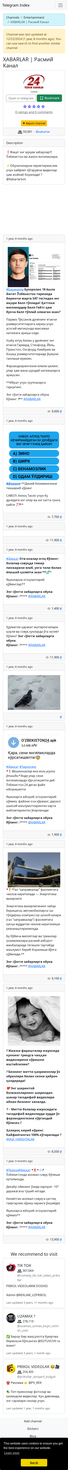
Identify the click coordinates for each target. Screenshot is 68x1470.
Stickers (33, 1429)
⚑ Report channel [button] (34, 123)
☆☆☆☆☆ (34, 106)
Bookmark (52, 98)
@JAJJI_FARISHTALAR (20, 1139)
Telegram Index (16, 5)
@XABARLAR (32, 399)
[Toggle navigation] (60, 5)
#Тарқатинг (27, 767)
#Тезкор (12, 1170)
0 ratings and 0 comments (34, 112)
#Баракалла (15, 289)
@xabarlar (43, 132)
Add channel (33, 1421)
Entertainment (34, 17)
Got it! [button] (34, 1462)
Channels (12, 17)
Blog (33, 1436)
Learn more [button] (11, 1453)
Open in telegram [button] (21, 98)
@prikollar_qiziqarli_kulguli (36, 1377)
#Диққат (12, 559)
